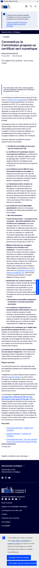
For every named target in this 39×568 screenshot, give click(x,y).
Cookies (4, 514)
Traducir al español (12, 22)
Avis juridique (6, 522)
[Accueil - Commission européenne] (6, 6)
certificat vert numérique (15, 100)
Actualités (6, 37)
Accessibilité (6, 526)
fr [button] (26, 6)
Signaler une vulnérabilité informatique (14, 507)
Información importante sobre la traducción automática (16, 24)
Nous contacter (7, 503)
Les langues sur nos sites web (12, 510)
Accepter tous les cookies (19, 557)
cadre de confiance (14, 377)
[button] (16, 456)
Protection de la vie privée (10, 518)
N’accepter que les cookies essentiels (23, 563)
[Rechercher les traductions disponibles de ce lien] (22, 377)
